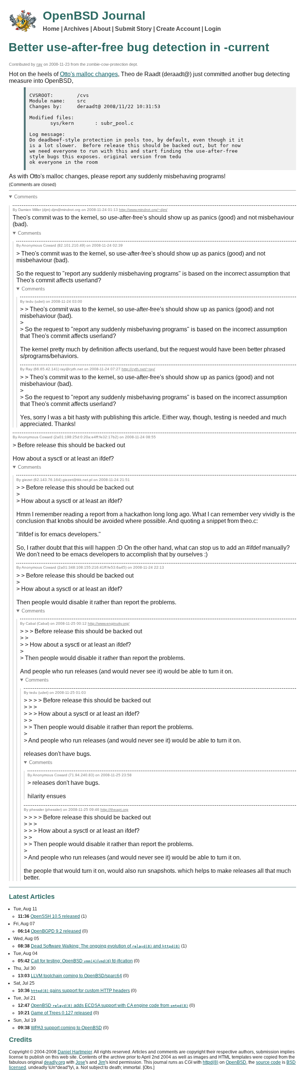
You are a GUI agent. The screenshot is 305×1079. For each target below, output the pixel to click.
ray (39, 64)
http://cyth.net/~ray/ (138, 369)
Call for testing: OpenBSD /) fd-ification (82, 960)
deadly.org (54, 1062)
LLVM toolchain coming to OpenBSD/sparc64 (76, 975)
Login (213, 29)
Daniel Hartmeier (75, 1051)
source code (268, 1062)
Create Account (178, 29)
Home (51, 29)
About (101, 29)
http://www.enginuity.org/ (108, 623)
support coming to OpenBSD (66, 1027)
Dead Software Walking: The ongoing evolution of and (105, 946)
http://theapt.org (114, 809)
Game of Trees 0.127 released (61, 1012)
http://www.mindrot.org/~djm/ (143, 210)
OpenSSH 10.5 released (55, 916)
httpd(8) (210, 1062)
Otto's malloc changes (89, 74)
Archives (76, 29)
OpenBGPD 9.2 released (56, 931)
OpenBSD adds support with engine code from (109, 1005)
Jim (101, 1062)
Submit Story (133, 29)
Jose (80, 1062)
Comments (26, 196)
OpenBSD (236, 1062)
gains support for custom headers (80, 990)
